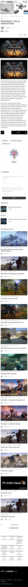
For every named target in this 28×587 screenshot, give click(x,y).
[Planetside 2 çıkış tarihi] (14, 506)
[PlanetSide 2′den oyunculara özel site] (14, 311)
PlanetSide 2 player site (15, 320)
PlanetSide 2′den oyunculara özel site (12, 322)
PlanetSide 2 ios (6, 143)
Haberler (3, 397)
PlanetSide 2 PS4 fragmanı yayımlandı (12, 274)
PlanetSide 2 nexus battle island (17, 247)
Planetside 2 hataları (7, 471)
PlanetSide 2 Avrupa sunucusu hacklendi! (13, 348)
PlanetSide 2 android (16, 140)
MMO (2, 19)
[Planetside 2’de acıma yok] (14, 362)
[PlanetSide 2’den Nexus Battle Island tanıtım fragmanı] (14, 238)
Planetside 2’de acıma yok (8, 373)
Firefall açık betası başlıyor (14, 207)
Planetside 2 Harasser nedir (9, 298)
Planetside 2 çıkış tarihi (16, 513)
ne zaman (13, 397)
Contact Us (4, 581)
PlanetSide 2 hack (4, 346)
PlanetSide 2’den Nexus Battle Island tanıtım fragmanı (12, 250)
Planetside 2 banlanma (15, 371)
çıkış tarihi (7, 397)
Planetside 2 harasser (14, 296)
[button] (24, 1)
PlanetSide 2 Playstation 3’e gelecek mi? (13, 400)
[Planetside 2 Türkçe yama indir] (14, 436)
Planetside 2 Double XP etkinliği (10, 424)
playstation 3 (4, 398)
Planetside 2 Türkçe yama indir (10, 447)
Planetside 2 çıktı (6, 493)
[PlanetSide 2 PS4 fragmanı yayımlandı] (14, 264)
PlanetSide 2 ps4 (13, 271)
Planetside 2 (5, 140)
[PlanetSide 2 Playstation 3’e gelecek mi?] (14, 387)
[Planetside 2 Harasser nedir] (14, 287)
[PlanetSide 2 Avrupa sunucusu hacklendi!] (14, 336)
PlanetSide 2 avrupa (14, 345)
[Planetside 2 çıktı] (14, 483)
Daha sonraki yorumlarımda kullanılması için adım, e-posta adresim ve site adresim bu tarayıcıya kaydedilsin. (13, 189)
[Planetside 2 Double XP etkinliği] (14, 413)
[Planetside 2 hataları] (14, 460)
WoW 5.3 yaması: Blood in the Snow (17, 219)
